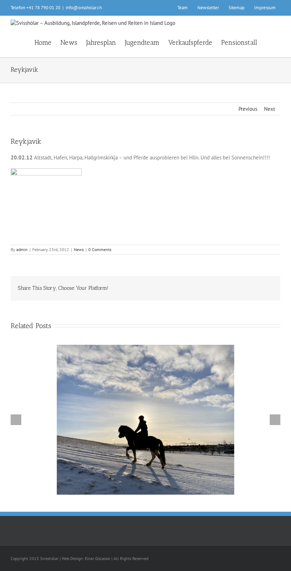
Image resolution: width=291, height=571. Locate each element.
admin (22, 249)
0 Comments (99, 249)
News (79, 249)
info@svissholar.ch (84, 8)
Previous (247, 108)
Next (269, 108)
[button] (268, 42)
